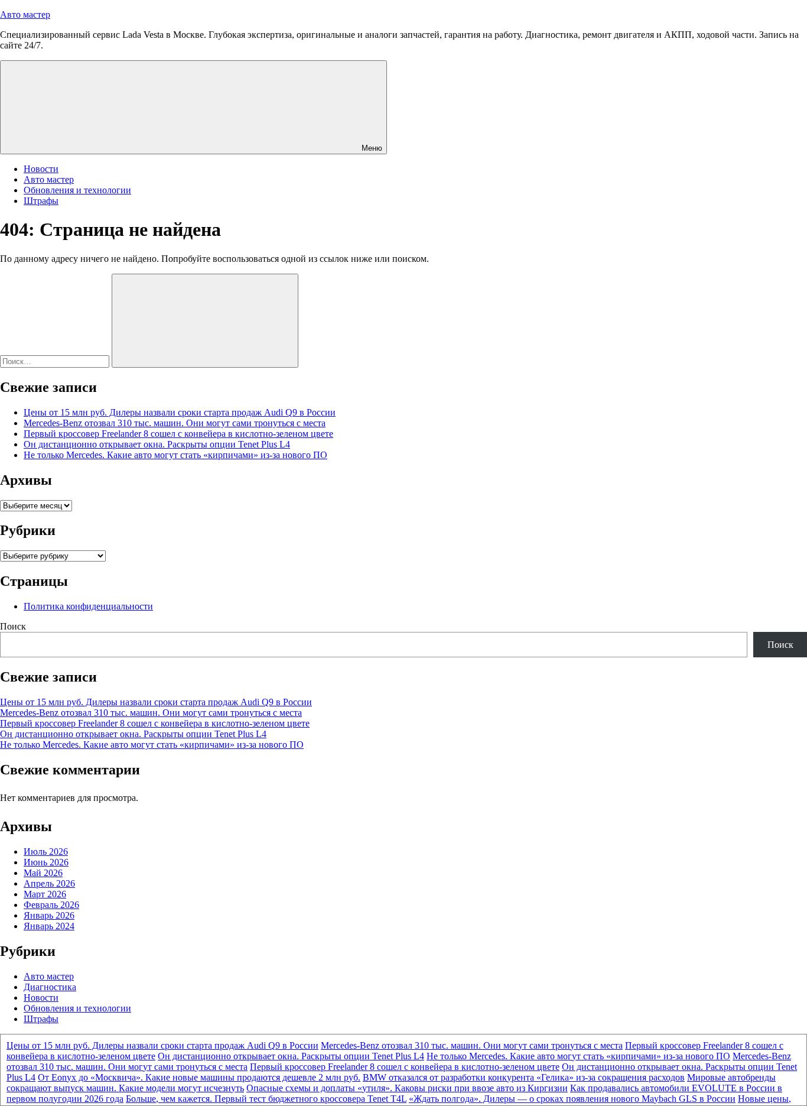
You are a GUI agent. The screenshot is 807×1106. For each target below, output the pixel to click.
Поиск (13, 626)
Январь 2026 (49, 915)
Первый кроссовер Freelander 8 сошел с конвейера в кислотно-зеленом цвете (178, 434)
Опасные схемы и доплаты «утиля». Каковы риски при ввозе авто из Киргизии (407, 1088)
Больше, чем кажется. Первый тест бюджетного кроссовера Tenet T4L (266, 1099)
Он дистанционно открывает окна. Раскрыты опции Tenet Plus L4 (157, 444)
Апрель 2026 (49, 883)
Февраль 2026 (51, 905)
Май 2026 (43, 873)
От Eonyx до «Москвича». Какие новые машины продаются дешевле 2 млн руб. (199, 1077)
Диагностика (50, 987)
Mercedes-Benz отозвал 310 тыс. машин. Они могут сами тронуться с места (175, 423)
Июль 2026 (46, 851)
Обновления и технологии (77, 190)
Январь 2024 (49, 926)
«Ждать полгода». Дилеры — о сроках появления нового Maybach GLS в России (572, 1099)
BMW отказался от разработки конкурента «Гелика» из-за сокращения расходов (524, 1077)
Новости (41, 169)
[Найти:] (56, 361)
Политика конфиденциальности (88, 606)
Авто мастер (25, 14)
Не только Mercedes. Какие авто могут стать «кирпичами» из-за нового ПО (175, 455)
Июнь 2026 (46, 862)
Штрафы (41, 201)
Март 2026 (45, 894)
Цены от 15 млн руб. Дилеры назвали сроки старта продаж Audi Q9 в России (180, 412)
